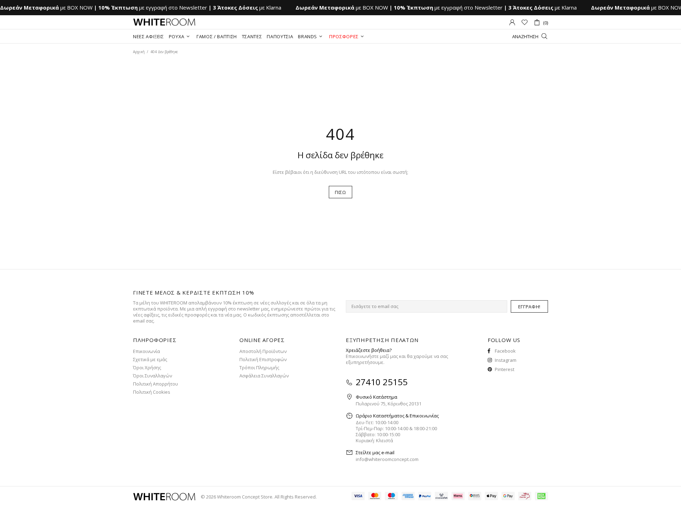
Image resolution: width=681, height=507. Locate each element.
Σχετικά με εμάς (150, 360)
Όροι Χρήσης (147, 368)
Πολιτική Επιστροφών (263, 360)
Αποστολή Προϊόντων (263, 351)
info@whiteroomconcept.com (387, 459)
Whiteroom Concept (164, 22)
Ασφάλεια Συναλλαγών (264, 376)
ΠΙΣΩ (340, 192)
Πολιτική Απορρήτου (155, 384)
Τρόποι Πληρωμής (259, 368)
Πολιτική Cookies (151, 392)
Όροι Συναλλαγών (152, 376)
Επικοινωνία (146, 351)
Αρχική (139, 51)
